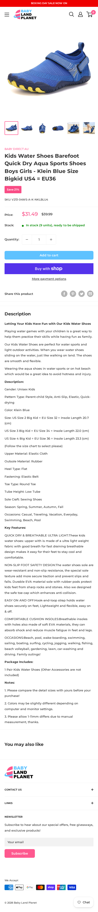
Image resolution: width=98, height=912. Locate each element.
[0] (90, 14)
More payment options (49, 279)
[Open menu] (7, 14)
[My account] (80, 14)
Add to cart (49, 255)
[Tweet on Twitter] (81, 294)
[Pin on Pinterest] (73, 294)
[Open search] (71, 14)
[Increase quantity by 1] (51, 239)
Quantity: (12, 239)
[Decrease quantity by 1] (27, 239)
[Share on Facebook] (64, 294)
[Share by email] (90, 294)
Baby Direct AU (16, 149)
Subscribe (19, 853)
